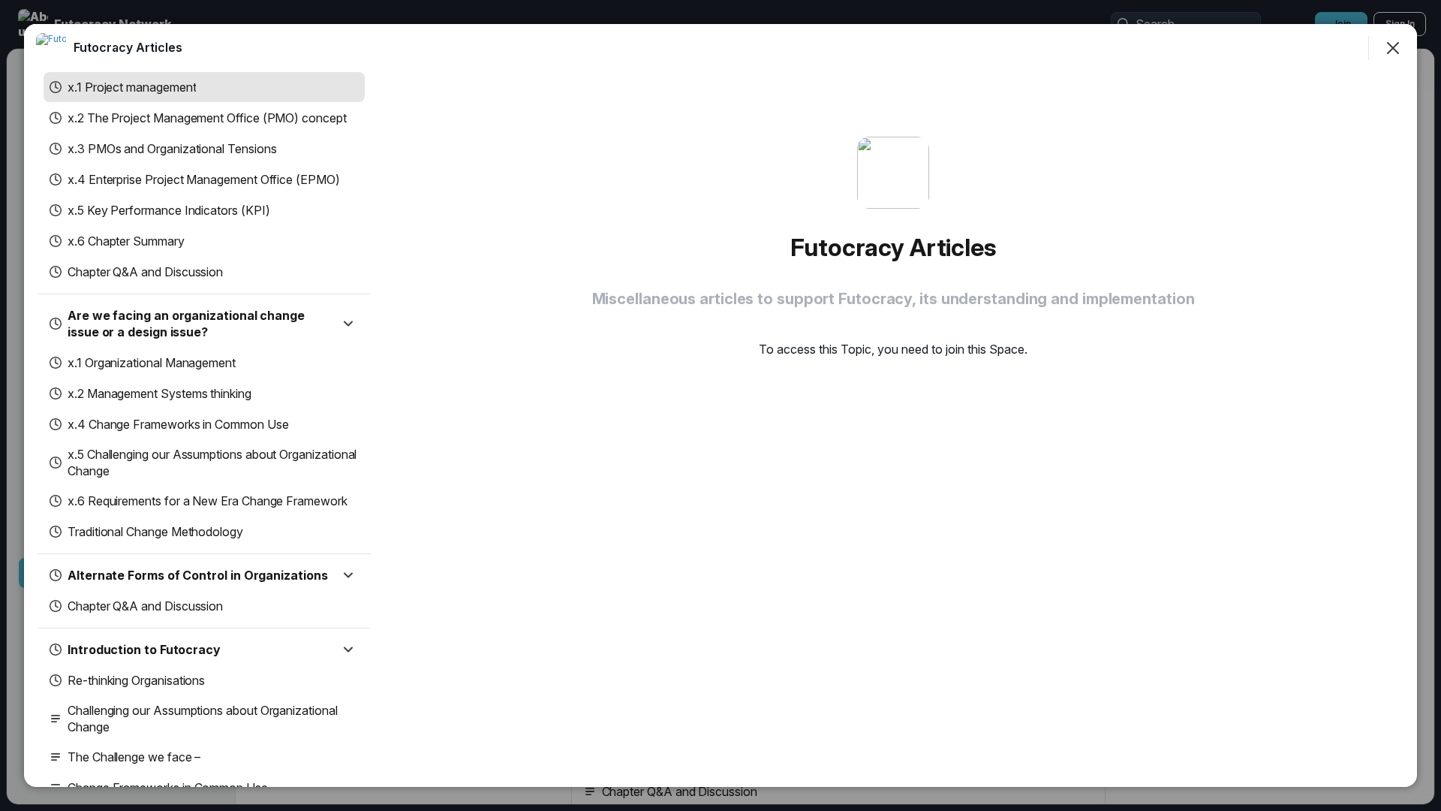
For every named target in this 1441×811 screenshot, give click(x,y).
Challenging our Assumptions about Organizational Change (203, 718)
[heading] (128, 47)
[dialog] (720, 405)
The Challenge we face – (134, 756)
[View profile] (51, 48)
